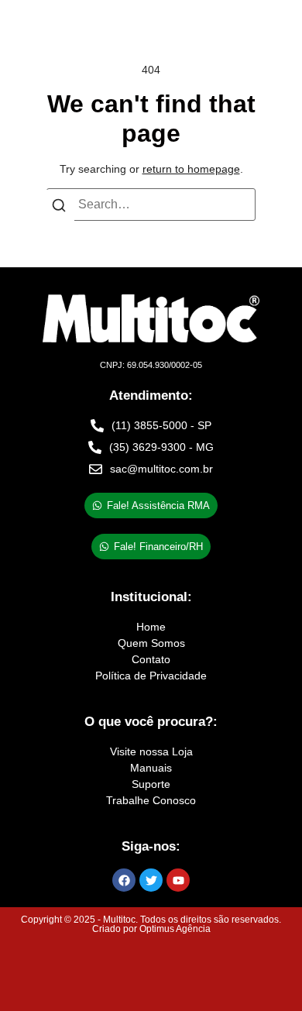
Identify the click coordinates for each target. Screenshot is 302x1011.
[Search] (58, 208)
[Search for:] (151, 204)
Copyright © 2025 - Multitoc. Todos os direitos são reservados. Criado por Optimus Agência (151, 924)
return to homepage (191, 169)
